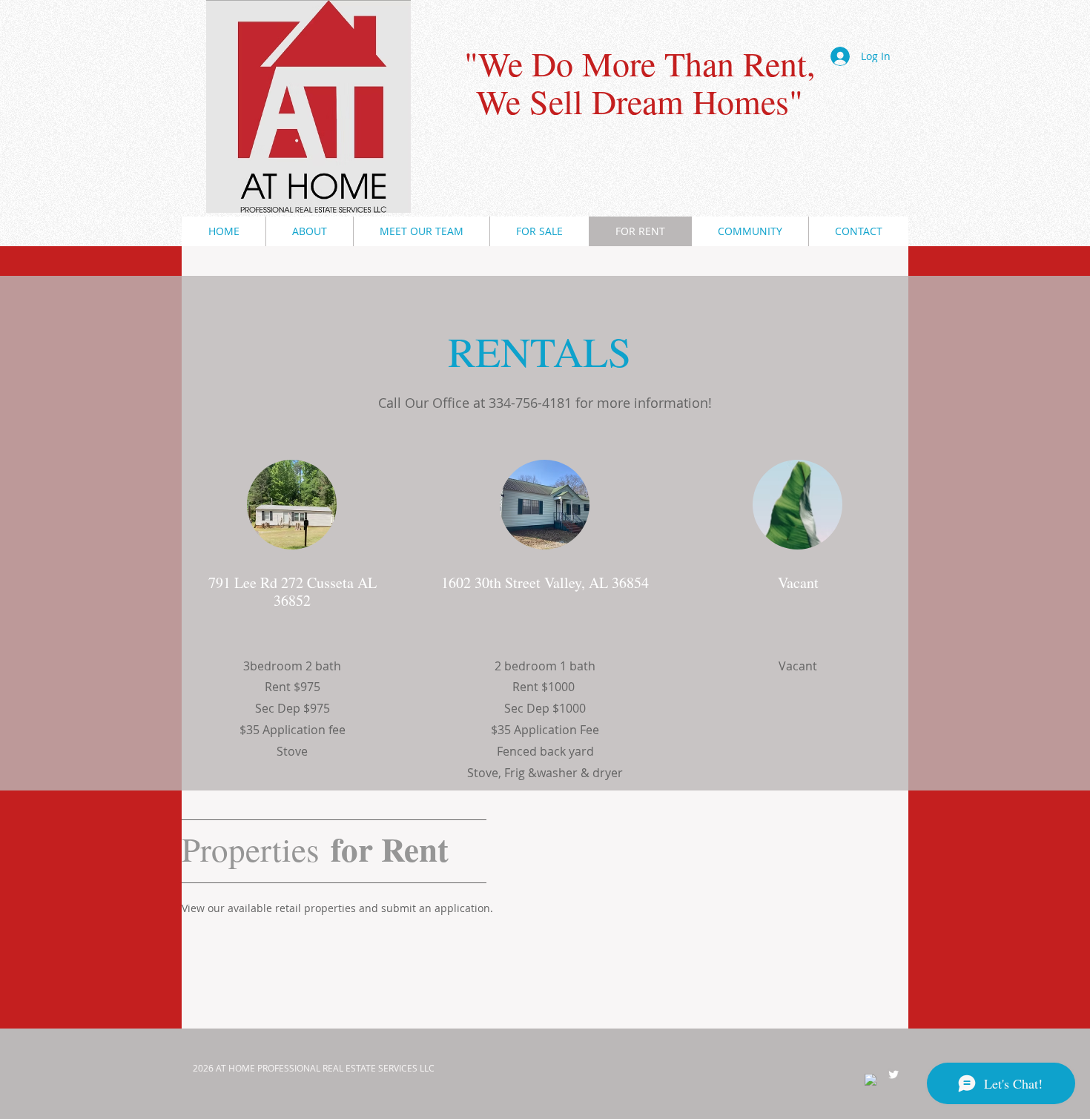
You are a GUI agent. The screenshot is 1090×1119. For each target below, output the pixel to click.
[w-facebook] (870, 1080)
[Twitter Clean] (893, 1074)
